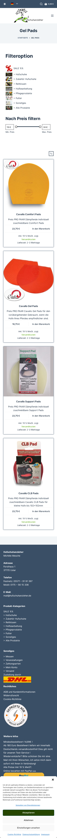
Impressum (45, 834)
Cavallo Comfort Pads (28, 214)
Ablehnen (28, 820)
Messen (10, 656)
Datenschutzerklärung (31, 834)
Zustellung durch (12, 674)
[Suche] (41, 4)
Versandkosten (28, 239)
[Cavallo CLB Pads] (28, 463)
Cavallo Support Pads (28, 401)
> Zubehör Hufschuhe (14, 618)
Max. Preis (46, 132)
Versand (10, 671)
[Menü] (52, 15)
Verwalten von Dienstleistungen (28, 805)
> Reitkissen (9, 622)
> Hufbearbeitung (12, 626)
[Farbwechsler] (4, 4)
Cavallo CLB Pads (28, 493)
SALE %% (8, 611)
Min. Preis (10, 132)
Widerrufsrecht (11, 695)
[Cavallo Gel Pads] (28, 276)
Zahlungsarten (13, 663)
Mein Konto (11, 667)
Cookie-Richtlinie (14, 834)
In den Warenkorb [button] (41, 228)
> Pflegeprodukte (12, 629)
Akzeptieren (28, 812)
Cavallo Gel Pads (28, 306)
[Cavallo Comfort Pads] (28, 184)
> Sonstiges (9, 637)
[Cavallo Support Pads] (28, 371)
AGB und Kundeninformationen (19, 691)
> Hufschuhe (10, 615)
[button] (52, 779)
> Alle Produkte (11, 640)
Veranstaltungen (14, 660)
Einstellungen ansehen (28, 827)
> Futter (7, 633)
